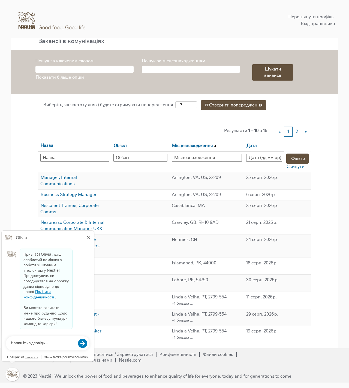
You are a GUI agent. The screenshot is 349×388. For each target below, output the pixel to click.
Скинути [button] (296, 166)
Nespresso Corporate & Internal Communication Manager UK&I (72, 225)
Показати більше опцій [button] (60, 77)
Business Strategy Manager (69, 194)
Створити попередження (235, 105)
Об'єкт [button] (120, 145)
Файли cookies (218, 354)
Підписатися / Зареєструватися (120, 354)
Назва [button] (47, 145)
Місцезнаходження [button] (193, 145)
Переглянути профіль (310, 17)
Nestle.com (130, 360)
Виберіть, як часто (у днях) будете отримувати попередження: (108, 105)
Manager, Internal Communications (58, 181)
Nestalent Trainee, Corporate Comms (69, 209)
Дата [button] (251, 145)
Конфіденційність (178, 354)
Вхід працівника (318, 23)
